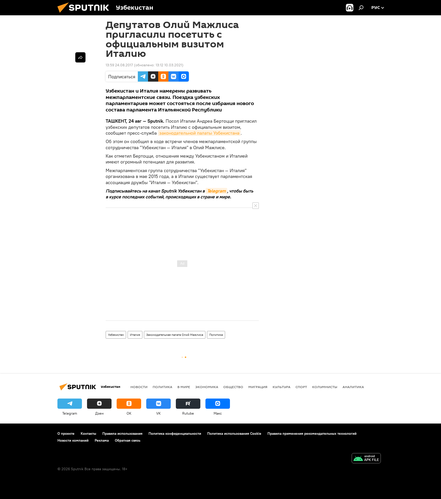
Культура (281, 387)
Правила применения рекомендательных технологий (312, 433)
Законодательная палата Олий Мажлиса (174, 335)
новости (139, 387)
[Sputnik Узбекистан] (85, 14)
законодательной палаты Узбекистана (199, 133)
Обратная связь (127, 440)
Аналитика (353, 387)
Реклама (102, 440)
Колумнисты (324, 387)
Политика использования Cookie (234, 433)
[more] (80, 57)
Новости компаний (73, 440)
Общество (233, 387)
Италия (135, 335)
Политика (216, 335)
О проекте (66, 433)
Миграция (257, 387)
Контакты (88, 433)
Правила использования (122, 433)
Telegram (216, 191)
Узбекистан (116, 335)
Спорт (301, 387)
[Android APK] (366, 459)
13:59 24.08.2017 (119, 65)
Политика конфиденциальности (175, 433)
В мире (183, 387)
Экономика (206, 387)
